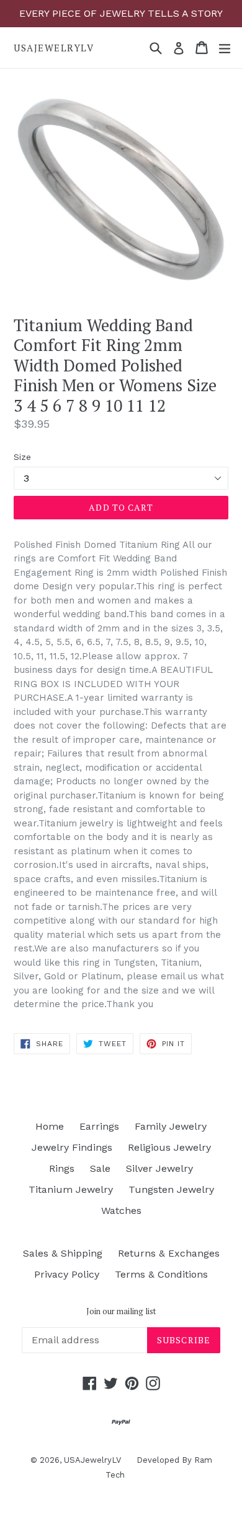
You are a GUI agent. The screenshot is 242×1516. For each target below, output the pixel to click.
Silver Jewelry (159, 1168)
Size (22, 457)
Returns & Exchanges (169, 1253)
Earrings (99, 1126)
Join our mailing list (121, 1312)
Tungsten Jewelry (171, 1189)
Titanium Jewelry (71, 1189)
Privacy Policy (66, 1274)
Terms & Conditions (161, 1274)
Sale (100, 1168)
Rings (61, 1168)
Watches (121, 1210)
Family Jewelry (171, 1126)
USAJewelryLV (54, 47)
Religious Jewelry (169, 1147)
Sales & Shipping (62, 1253)
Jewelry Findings (72, 1147)
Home (49, 1126)
